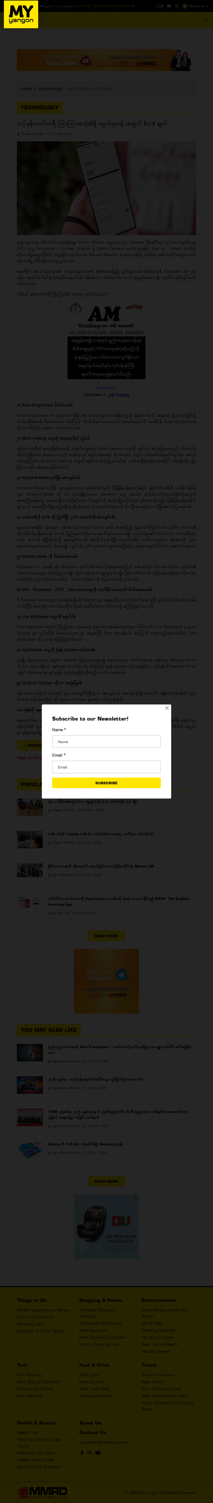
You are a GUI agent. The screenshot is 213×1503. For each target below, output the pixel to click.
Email (59, 755)
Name (59, 729)
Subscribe (106, 783)
